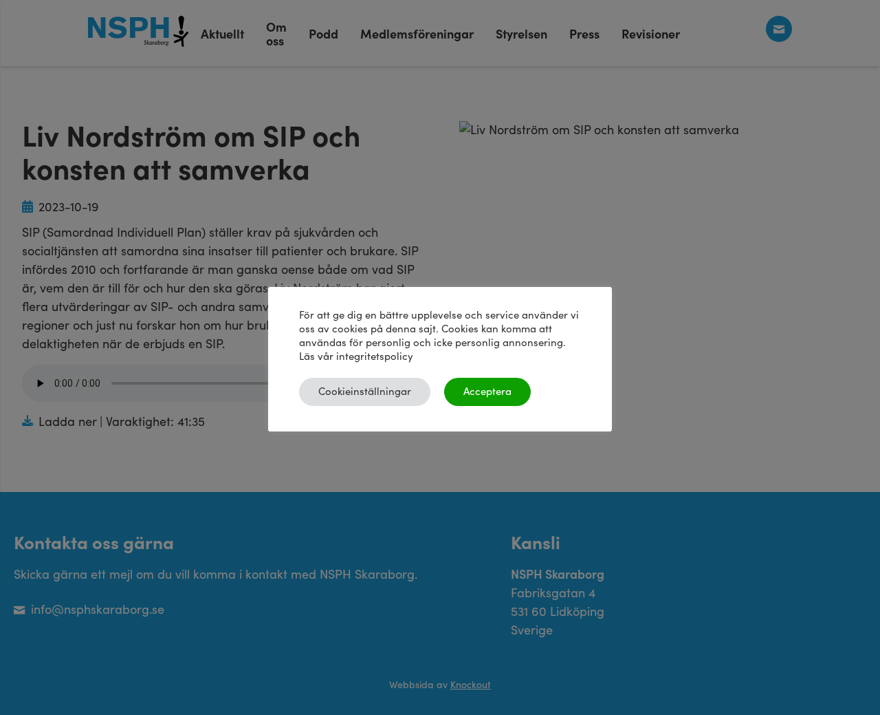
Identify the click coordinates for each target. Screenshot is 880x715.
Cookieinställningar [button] (364, 392)
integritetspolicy (374, 357)
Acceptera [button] (487, 392)
